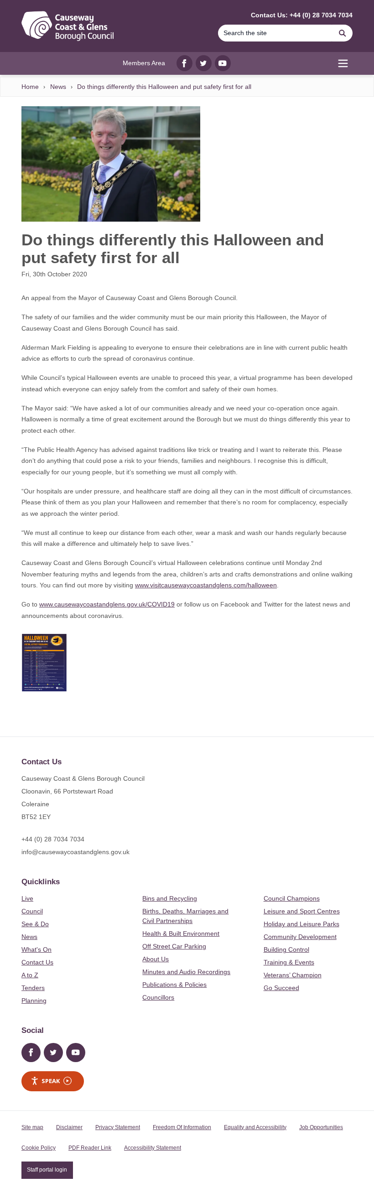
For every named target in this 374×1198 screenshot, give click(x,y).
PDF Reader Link (89, 1148)
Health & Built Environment (180, 933)
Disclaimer (69, 1127)
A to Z (29, 975)
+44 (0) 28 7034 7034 (52, 839)
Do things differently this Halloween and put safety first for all (164, 86)
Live (27, 898)
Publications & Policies (174, 984)
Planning (34, 1000)
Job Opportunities (321, 1127)
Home (30, 86)
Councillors (158, 997)
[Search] (342, 33)
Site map (32, 1127)
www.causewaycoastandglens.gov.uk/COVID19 (107, 604)
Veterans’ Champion (293, 975)
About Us (155, 959)
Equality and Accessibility (255, 1127)
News (58, 86)
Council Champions (292, 898)
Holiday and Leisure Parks (301, 924)
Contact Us (37, 962)
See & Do (35, 924)
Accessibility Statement (152, 1148)
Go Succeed (281, 987)
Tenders (33, 987)
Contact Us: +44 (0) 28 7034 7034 (302, 15)
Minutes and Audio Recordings (186, 971)
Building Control (286, 949)
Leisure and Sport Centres (302, 911)
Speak (51, 1081)
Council (32, 911)
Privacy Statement (117, 1127)
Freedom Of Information (182, 1127)
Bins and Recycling (169, 898)
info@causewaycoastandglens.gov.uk (75, 852)
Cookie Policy (38, 1148)
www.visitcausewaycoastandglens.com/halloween (206, 585)
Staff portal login (47, 1170)
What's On (36, 949)
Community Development (300, 936)
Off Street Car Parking (174, 946)
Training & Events (289, 962)
